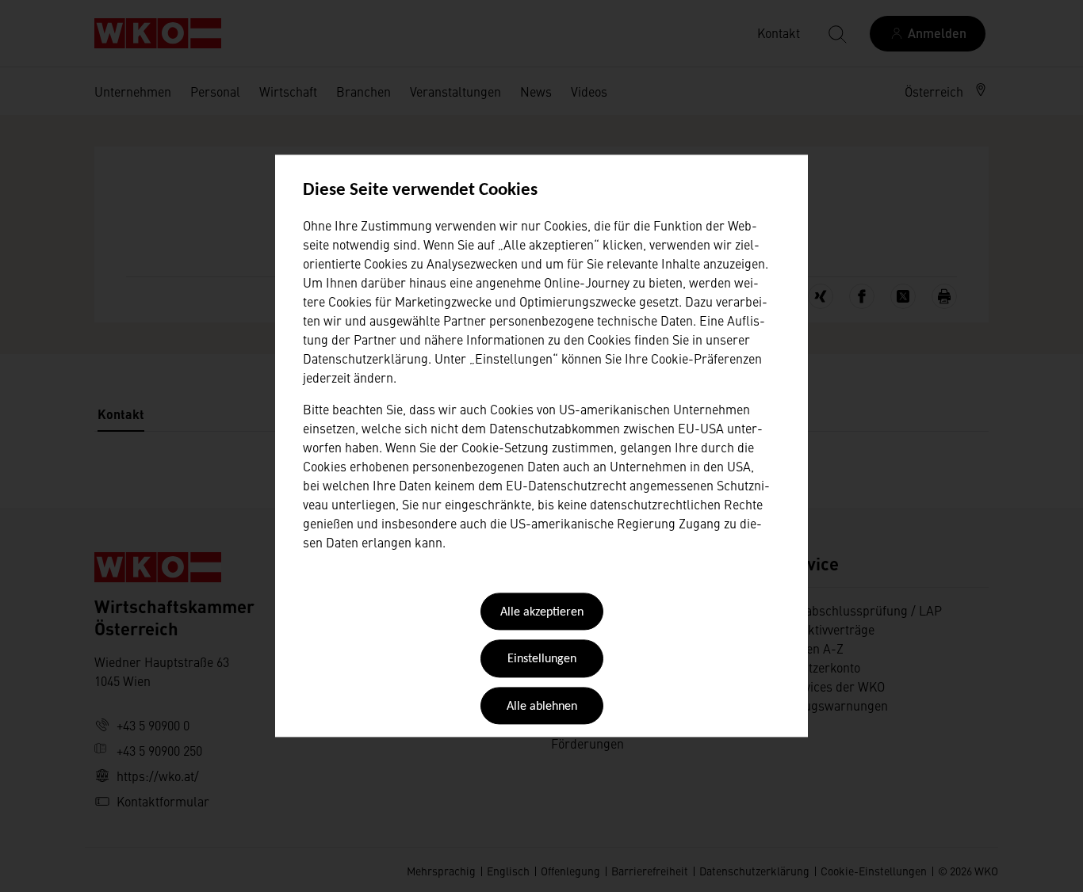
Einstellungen (541, 660)
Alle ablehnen (542, 706)
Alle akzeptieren (542, 612)
